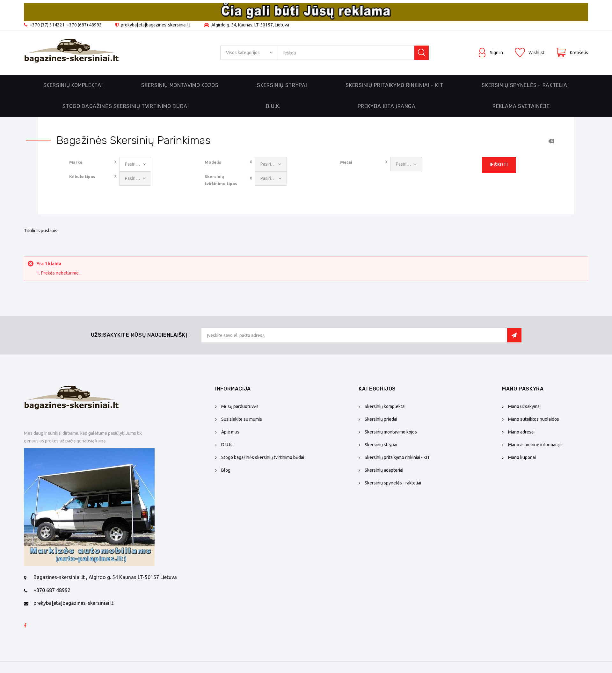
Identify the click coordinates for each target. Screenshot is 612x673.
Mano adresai (521, 431)
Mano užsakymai (524, 406)
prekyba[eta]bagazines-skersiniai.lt (73, 603)
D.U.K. (273, 106)
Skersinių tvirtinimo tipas (221, 180)
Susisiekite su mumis (241, 419)
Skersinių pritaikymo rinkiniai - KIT (397, 457)
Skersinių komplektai (385, 406)
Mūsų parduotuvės (240, 406)
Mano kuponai (522, 457)
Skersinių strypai (381, 444)
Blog (225, 470)
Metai (346, 162)
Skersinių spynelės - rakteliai (393, 482)
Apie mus (230, 431)
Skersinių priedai (381, 419)
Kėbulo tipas (82, 176)
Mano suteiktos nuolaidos (533, 419)
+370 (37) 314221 (47, 24)
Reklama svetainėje (521, 106)
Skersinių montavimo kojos (391, 431)
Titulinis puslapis (40, 230)
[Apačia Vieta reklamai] (89, 507)
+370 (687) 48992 (84, 24)
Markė (76, 162)
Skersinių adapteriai (384, 470)
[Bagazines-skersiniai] (72, 53)
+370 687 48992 (51, 590)
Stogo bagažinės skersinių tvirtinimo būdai (125, 106)
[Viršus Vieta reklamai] (306, 12)
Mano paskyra (523, 389)
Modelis (213, 162)
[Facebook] (25, 626)
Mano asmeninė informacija (535, 444)
